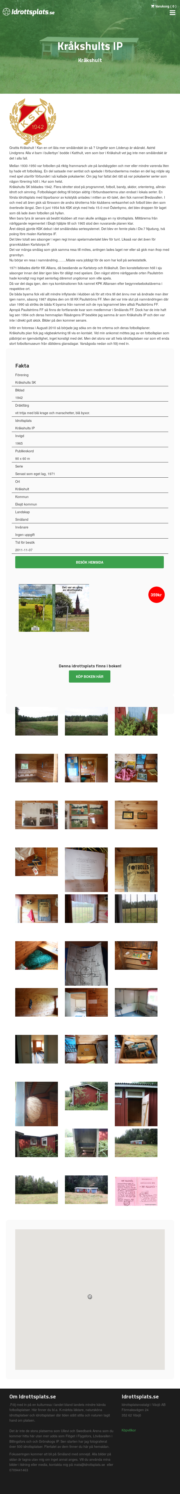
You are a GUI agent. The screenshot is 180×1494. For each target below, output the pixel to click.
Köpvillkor (129, 1430)
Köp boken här (89, 676)
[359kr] (54, 607)
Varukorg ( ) (165, 6)
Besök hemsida (89, 562)
